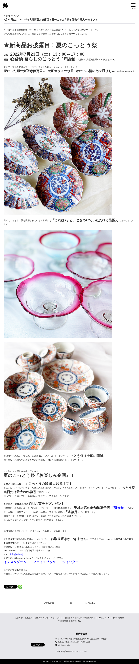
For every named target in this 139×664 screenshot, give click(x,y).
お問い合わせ (118, 618)
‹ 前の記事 (49, 603)
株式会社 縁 (81, 633)
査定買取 (38, 618)
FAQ (108, 618)
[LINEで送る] (20, 586)
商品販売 (28, 618)
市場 (52, 618)
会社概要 (68, 618)
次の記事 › (90, 603)
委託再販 (78, 618)
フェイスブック (44, 562)
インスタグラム (15, 562)
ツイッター (70, 562)
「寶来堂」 (118, 508)
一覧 (70, 603)
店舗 (46, 618)
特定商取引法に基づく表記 (70, 621)
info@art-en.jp (17, 554)
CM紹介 (101, 618)
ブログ (59, 618)
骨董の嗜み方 (90, 618)
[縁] (5, 5)
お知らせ (19, 618)
